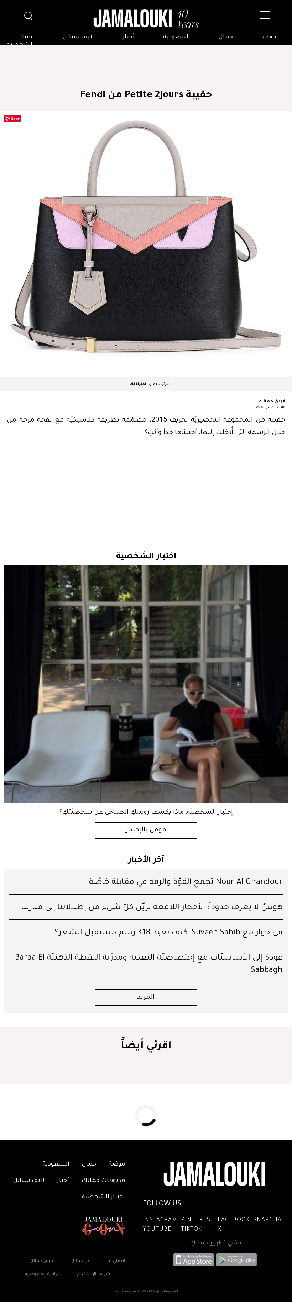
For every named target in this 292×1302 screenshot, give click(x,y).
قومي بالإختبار (146, 830)
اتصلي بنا (116, 1261)
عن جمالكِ (80, 1261)
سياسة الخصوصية (43, 1274)
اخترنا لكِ (138, 384)
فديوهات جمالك (103, 1181)
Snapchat (269, 1220)
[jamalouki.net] (146, 18)
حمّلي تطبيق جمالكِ (215, 1243)
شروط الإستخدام (93, 1274)
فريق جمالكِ (41, 1261)
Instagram (160, 1220)
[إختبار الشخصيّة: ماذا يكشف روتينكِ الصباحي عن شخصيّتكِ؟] (146, 684)
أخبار (128, 37)
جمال (226, 37)
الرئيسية (161, 384)
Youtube (157, 1229)
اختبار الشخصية (20, 41)
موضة (269, 37)
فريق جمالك (272, 400)
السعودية (176, 37)
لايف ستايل (78, 37)
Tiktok (191, 1229)
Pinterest (197, 1220)
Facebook (234, 1220)
